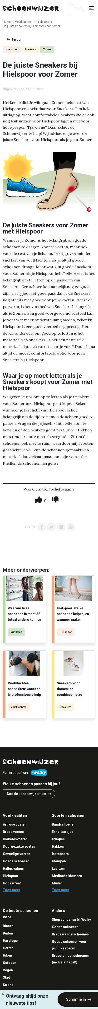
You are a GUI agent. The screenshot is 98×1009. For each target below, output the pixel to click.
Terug (16, 39)
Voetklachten (19, 707)
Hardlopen (11, 941)
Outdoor (9, 963)
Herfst (8, 948)
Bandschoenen (63, 824)
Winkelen (16, 632)
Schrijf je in (76, 999)
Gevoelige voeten (16, 854)
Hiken (7, 955)
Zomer (47, 49)
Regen (8, 970)
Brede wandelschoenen (70, 934)
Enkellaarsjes (62, 832)
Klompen (59, 861)
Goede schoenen (16, 861)
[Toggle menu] (91, 8)
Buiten (8, 933)
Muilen (57, 883)
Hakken (58, 846)
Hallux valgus (13, 868)
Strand (8, 985)
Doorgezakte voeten (19, 846)
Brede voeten (13, 832)
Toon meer (11, 890)
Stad (6, 977)
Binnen (8, 926)
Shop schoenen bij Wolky (71, 919)
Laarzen (58, 868)
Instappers (60, 854)
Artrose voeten (14, 824)
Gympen (58, 839)
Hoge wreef (12, 883)
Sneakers (30, 49)
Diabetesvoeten (15, 839)
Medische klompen (67, 876)
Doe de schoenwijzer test (26, 794)
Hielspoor (12, 49)
